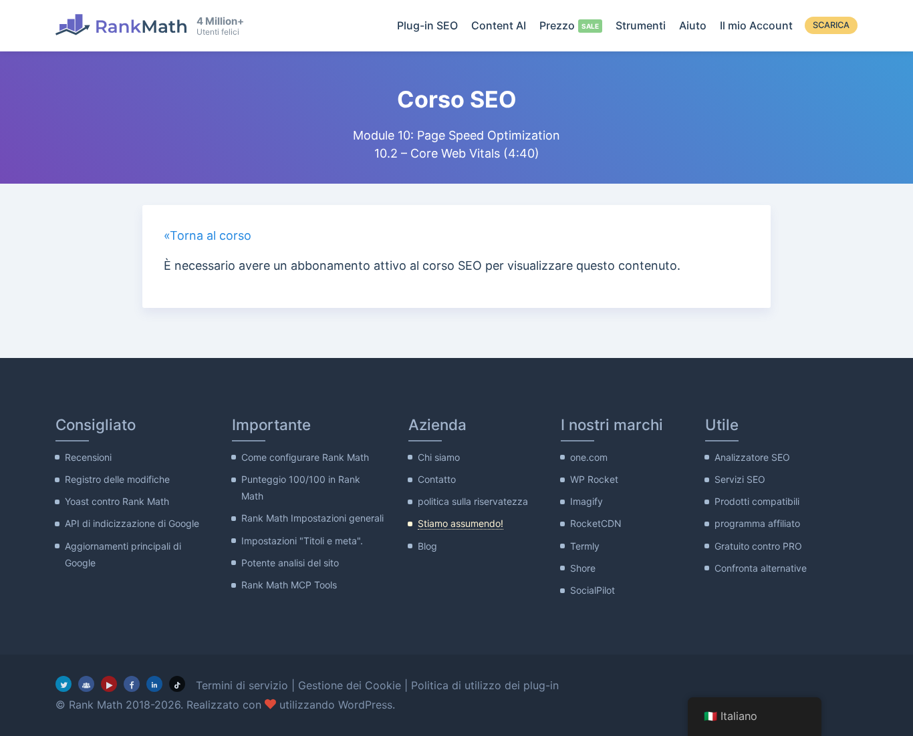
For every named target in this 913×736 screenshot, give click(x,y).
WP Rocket (594, 479)
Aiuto (692, 25)
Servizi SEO (739, 479)
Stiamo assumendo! (460, 523)
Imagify (586, 501)
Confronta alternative (760, 568)
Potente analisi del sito (290, 562)
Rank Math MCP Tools (289, 584)
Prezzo (557, 25)
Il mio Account (756, 25)
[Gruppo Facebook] (86, 684)
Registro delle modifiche (117, 479)
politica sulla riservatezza (473, 501)
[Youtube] (109, 684)
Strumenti (641, 25)
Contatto (437, 479)
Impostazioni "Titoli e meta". (302, 540)
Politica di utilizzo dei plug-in (485, 685)
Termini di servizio (242, 685)
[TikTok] (177, 684)
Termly (585, 546)
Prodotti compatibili (756, 501)
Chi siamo (439, 457)
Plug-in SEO (427, 25)
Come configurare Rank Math (305, 457)
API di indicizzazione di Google (132, 523)
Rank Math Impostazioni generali (312, 518)
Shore (583, 568)
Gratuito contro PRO (758, 546)
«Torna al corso (207, 235)
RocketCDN (596, 523)
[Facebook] (132, 684)
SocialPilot (592, 590)
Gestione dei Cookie (349, 685)
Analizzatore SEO (752, 457)
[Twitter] (63, 684)
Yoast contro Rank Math (117, 501)
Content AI (498, 25)
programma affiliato (757, 523)
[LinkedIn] (154, 684)
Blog (427, 546)
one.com (589, 457)
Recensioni (88, 457)
